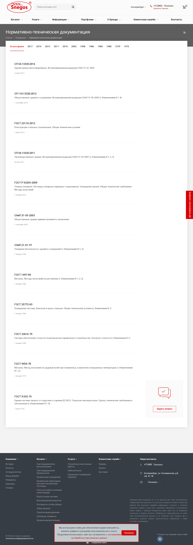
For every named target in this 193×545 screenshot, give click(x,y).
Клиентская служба (145, 19)
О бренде (112, 19)
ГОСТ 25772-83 (23, 304)
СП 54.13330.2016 (24, 63)
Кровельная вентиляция (48, 520)
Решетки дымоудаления (48, 512)
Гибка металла (74, 470)
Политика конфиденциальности (19, 538)
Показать (169, 6)
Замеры (102, 464)
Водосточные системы (47, 496)
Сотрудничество (13, 472)
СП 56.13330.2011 (24, 152)
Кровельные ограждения (48, 477)
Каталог (15, 19)
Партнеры (10, 484)
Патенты (10, 468)
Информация (59, 19)
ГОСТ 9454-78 (22, 363)
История (9, 464)
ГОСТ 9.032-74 (23, 396)
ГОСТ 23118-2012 (24, 123)
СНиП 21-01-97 (23, 245)
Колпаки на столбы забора (49, 504)
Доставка (103, 472)
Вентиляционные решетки (49, 500)
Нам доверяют (12, 476)
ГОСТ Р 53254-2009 (25, 182)
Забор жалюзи (43, 508)
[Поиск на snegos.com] (72, 7)
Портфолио (87, 19)
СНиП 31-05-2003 (24, 215)
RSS (184, 32)
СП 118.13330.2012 (25, 93)
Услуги (36, 19)
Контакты (176, 19)
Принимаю (129, 533)
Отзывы (9, 488)
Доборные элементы (46, 516)
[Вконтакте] (160, 539)
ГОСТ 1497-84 (22, 274)
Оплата (102, 468)
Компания (11, 459)
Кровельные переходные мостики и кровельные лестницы (48, 483)
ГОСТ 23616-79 (23, 334)
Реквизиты (11, 480)
